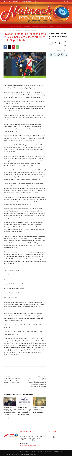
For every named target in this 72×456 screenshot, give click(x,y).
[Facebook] (61, 1)
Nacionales (35, 26)
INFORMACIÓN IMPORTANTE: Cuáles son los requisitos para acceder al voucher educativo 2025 (12, 381)
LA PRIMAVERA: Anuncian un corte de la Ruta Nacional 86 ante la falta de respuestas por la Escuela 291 (10, 411)
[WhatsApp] (17, 47)
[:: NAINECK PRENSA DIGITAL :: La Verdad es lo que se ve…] (36, 13)
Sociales (59, 26)
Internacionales (44, 26)
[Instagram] (64, 1)
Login (36, 1)
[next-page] (7, 418)
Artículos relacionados (12, 394)
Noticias (13, 26)
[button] (66, 26)
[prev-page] (5, 418)
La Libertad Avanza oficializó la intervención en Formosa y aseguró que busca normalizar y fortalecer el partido (24, 411)
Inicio (5, 30)
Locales (19, 26)
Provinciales (26, 26)
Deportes (52, 26)
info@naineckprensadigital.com (29, 445)
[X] (67, 1)
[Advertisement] (24, 360)
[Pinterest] (13, 47)
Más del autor (28, 394)
